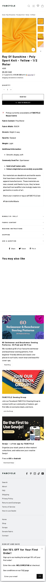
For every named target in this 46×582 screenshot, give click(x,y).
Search (5, 482)
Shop (4, 523)
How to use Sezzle (9, 511)
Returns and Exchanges (11, 503)
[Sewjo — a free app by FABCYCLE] (23, 428)
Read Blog (7, 364)
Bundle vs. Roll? (10, 216)
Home (3, 14)
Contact (5, 535)
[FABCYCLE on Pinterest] (31, 473)
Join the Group (8, 411)
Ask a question (9, 241)
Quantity (6, 85)
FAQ (3, 490)
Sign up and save (11, 544)
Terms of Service (8, 507)
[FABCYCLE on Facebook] (27, 473)
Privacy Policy (7, 498)
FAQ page (25, 570)
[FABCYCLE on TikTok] (39, 473)
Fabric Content (9, 222)
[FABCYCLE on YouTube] (43, 473)
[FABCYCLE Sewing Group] (23, 382)
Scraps (5, 527)
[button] (23, 75)
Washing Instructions (12, 229)
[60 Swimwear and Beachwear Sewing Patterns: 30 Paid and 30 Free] (23, 327)
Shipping (5, 77)
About (4, 486)
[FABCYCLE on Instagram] (35, 473)
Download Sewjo (9, 462)
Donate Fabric (7, 531)
